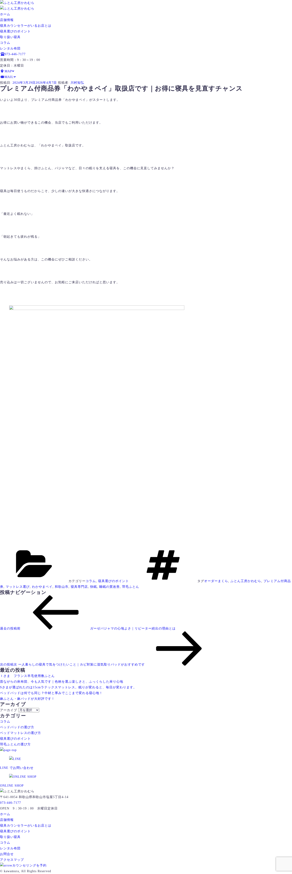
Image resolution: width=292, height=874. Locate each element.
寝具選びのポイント (15, 31)
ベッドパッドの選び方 (17, 727)
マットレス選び (18, 586)
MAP (8, 71)
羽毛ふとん (130, 586)
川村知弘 (77, 82)
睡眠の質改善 (109, 586)
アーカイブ (8, 710)
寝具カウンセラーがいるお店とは (25, 25)
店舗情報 (7, 20)
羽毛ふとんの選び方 (15, 744)
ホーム (5, 14)
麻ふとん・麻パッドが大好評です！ (27, 698)
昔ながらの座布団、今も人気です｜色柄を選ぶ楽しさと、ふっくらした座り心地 (61, 681)
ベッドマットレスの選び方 (20, 733)
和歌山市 (61, 586)
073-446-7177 (15, 54)
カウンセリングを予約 (29, 865)
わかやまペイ (42, 586)
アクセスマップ (12, 859)
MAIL (9, 77)
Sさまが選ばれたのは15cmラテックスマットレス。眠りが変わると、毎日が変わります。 (68, 687)
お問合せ (7, 854)
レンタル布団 (10, 48)
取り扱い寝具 (10, 37)
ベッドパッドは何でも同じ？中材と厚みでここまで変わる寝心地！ (51, 693)
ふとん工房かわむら (245, 581)
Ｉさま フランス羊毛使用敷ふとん (27, 676)
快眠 (93, 586)
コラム (5, 42)
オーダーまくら (216, 581)
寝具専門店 (79, 586)
